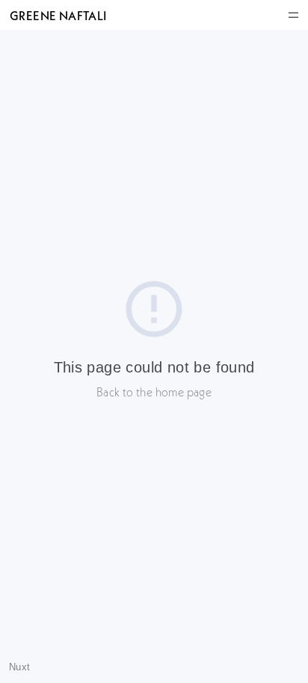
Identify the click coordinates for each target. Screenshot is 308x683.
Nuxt (20, 667)
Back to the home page (154, 391)
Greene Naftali (58, 15)
